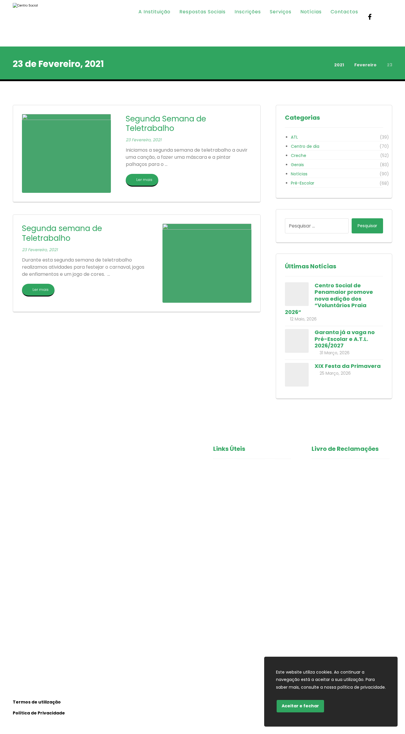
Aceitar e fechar (300, 706)
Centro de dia (305, 146)
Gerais (297, 165)
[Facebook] (370, 17)
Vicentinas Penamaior (238, 516)
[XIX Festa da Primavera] (297, 375)
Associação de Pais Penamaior (248, 535)
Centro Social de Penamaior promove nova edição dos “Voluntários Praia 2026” (329, 299)
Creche (298, 155)
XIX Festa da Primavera (348, 366)
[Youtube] (382, 17)
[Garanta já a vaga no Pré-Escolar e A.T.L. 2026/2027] (297, 341)
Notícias (299, 174)
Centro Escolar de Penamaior (247, 526)
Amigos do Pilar (231, 507)
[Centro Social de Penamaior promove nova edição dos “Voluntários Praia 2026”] (297, 294)
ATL (294, 137)
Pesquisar (367, 226)
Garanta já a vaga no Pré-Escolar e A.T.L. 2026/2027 (345, 338)
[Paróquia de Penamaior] (34, 23)
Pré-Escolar (302, 183)
